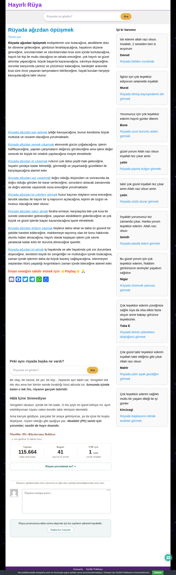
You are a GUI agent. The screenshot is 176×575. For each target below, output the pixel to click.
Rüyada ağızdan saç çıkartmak (29, 178)
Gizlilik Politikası (94, 569)
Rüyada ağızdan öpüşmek (41, 30)
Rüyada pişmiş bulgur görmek (140, 169)
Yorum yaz (14, 36)
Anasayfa (78, 569)
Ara (126, 16)
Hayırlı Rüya (25, 4)
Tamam (157, 572)
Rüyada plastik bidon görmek (140, 243)
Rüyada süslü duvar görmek (139, 201)
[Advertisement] (60, 105)
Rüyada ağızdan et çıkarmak (27, 161)
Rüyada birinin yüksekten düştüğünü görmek (137, 334)
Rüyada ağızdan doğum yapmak (30, 228)
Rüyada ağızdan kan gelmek (27, 132)
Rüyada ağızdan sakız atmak (28, 211)
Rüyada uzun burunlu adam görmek (139, 134)
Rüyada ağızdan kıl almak (26, 249)
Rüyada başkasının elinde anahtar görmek (138, 418)
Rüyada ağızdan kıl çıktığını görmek (32, 194)
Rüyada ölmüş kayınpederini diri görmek (142, 96)
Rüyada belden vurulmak (137, 61)
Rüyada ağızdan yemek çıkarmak (31, 144)
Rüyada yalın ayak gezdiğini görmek (139, 376)
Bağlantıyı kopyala (60, 529)
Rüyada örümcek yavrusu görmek (137, 288)
